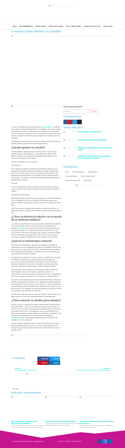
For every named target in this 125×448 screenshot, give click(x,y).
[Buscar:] (76, 111)
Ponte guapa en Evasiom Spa (89, 132)
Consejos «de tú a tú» (92, 26)
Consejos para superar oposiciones (92, 140)
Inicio (15, 26)
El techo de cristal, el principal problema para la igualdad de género (94, 157)
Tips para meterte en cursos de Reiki (60, 421)
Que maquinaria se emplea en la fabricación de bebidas (24, 422)
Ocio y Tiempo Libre (73, 26)
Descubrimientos (26, 26)
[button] (43, 359)
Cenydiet (22, 228)
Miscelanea (108, 26)
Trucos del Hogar (56, 26)
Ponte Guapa (41, 26)
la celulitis (47, 127)
